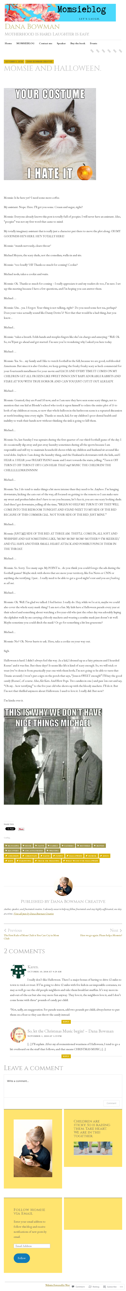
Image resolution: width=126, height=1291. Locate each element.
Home (8, 43)
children (13, 856)
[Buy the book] (114, 49)
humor (92, 856)
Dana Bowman (32, 26)
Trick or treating (48, 861)
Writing (54, 850)
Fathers (69, 846)
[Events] (120, 49)
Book (28, 846)
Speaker (61, 43)
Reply (66, 1022)
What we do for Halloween (82, 861)
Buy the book (77, 43)
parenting (25, 861)
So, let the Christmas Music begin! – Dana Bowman (71, 1031)
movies (100, 846)
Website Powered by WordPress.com (62, 1285)
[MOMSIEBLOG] (97, 49)
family (54, 846)
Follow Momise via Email (29, 1211)
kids (10, 861)
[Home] (91, 49)
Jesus (106, 856)
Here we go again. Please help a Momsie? (101, 932)
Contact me (45, 43)
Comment (111, 1103)
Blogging (13, 846)
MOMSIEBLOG (25, 43)
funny (59, 856)
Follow (22, 1258)
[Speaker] (108, 49)
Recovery (13, 850)
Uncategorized (34, 850)
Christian (31, 856)
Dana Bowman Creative (39, 61)
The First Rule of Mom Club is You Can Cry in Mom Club (31, 934)
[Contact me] (103, 49)
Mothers (85, 846)
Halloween (75, 856)
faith (46, 856)
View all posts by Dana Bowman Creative (34, 913)
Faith (41, 846)
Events (93, 43)
